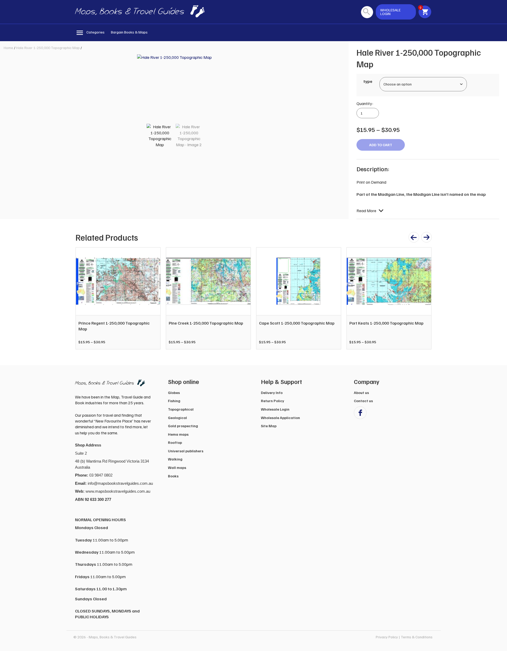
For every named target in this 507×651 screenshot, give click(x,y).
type (367, 81)
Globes (174, 392)
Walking (175, 459)
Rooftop (175, 442)
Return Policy (272, 400)
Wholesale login (390, 12)
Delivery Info (272, 392)
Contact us (363, 400)
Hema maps (178, 434)
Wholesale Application (280, 417)
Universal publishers (185, 451)
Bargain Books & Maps (129, 32)
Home (8, 47)
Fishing (174, 400)
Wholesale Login (275, 409)
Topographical (181, 409)
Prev (82, 298)
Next (424, 298)
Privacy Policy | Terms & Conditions (404, 637)
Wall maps (177, 467)
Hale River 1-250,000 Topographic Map (48, 47)
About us (361, 392)
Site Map (268, 426)
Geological (177, 417)
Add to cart (380, 144)
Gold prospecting (183, 426)
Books (173, 476)
